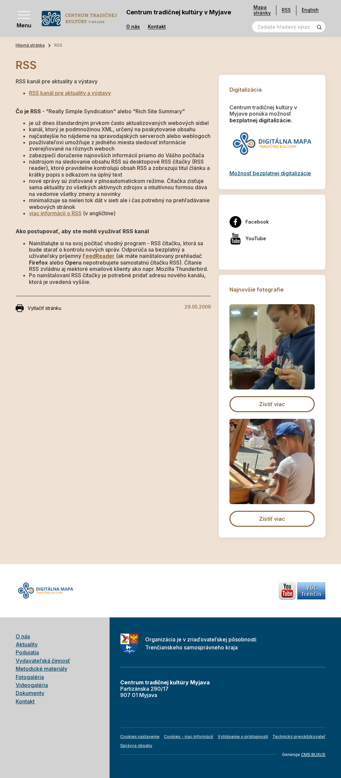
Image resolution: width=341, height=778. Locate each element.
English (310, 10)
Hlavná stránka (30, 45)
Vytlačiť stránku (44, 308)
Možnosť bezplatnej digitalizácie (270, 173)
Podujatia (27, 652)
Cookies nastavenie (140, 736)
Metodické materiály (41, 668)
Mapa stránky (262, 10)
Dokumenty (30, 693)
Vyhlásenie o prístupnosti (243, 736)
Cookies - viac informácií (188, 736)
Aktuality (27, 644)
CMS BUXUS (313, 754)
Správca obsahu (136, 745)
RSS (286, 10)
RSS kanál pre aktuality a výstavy (70, 93)
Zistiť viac (272, 404)
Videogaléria (32, 685)
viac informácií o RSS (55, 213)
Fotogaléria (30, 677)
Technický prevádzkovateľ (298, 736)
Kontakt (157, 26)
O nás (133, 26)
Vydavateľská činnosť (43, 660)
